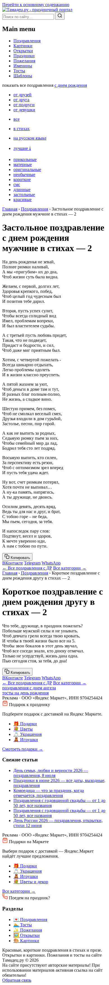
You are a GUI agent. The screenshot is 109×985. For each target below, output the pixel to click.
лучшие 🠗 (22, 148)
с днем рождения (70, 85)
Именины (22, 65)
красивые (22, 199)
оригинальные (27, 169)
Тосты (19, 70)
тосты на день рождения (25, 693)
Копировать (20, 558)
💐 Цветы (23, 729)
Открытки (23, 50)
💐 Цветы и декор (30, 881)
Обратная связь (16, 980)
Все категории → (69, 568)
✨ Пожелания (27, 930)
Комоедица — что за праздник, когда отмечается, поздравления (48, 793)
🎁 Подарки (25, 723)
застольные (24, 194)
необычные (24, 174)
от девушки (24, 109)
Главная (9, 209)
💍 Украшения (27, 734)
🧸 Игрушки (25, 739)
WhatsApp (51, 563)
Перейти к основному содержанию (35, 4)
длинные (21, 189)
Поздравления (27, 40)
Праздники (24, 55)
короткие (22, 179)
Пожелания (24, 60)
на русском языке (29, 138)
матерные (22, 164)
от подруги (24, 104)
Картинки (22, 45)
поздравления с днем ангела (29, 687)
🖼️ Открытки (26, 935)
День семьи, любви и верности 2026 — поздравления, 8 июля (50, 773)
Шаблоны (22, 75)
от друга (21, 99)
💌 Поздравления (30, 919)
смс (16, 184)
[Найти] (60, 16)
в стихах (21, 128)
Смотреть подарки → (22, 749)
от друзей (22, 94)
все (16, 119)
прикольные (25, 159)
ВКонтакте (12, 563)
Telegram (32, 563)
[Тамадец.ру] (37, 9)
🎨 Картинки (26, 940)
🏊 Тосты (22, 924)
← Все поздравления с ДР (27, 568)
